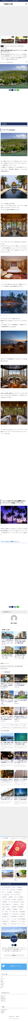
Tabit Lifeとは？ (12, 1016)
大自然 (21, 909)
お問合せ (2, 1012)
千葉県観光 (5, 923)
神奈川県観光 (22, 911)
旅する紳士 (14, 623)
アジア (2, 672)
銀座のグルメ (16, 904)
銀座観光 (8, 909)
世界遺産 (14, 906)
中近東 (2, 984)
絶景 (22, 904)
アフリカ (2, 986)
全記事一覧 (3, 1000)
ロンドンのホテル (22, 923)
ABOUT (14, 955)
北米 (1, 980)
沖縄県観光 (20, 887)
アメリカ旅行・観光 (13, 911)
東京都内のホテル (6, 916)
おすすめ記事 (3, 998)
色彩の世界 (21, 899)
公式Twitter (3, 1011)
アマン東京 (11, 528)
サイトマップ (3, 995)
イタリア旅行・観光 (6, 887)
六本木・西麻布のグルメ (7, 904)
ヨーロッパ (3, 978)
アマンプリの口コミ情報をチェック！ (10, 541)
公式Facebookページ (5, 1009)
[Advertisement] (14, 21)
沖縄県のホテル (22, 916)
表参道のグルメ (14, 921)
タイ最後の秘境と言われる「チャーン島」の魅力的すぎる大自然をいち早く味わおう (13, 727)
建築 (3, 909)
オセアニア (3, 983)
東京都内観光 (21, 906)
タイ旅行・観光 (19, 666)
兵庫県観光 (20, 889)
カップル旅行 (22, 921)
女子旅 (14, 887)
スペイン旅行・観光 (11, 889)
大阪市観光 (15, 909)
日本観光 (14, 899)
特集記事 (2, 997)
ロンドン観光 (5, 911)
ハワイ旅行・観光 (13, 923)
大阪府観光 (10, 892)
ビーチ (4, 892)
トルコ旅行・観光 (6, 894)
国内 (1, 987)
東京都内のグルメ (6, 921)
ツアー (4, 889)
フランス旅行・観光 (6, 899)
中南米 (2, 981)
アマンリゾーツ (11, 666)
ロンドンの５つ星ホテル (16, 894)
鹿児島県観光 (14, 916)
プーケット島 (4, 668)
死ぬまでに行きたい (6, 906)
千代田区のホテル (18, 892)
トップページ (3, 1001)
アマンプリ (4, 666)
